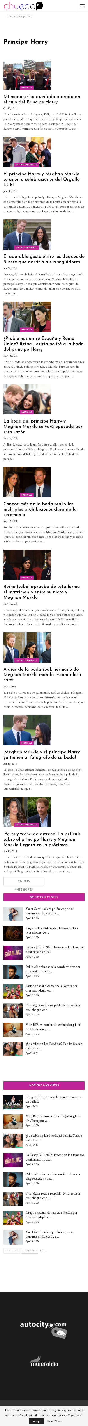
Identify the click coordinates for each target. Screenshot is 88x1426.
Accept (36, 1421)
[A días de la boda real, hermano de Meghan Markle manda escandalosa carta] (27, 647)
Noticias (26, 88)
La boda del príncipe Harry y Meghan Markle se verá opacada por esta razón (42, 426)
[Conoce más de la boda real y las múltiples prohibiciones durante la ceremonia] (27, 482)
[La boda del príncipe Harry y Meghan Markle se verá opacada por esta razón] (27, 399)
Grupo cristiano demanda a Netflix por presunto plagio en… (51, 988)
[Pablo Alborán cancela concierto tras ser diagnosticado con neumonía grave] (13, 972)
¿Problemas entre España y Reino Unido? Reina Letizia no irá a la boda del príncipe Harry (43, 344)
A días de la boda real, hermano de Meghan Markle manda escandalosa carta (42, 675)
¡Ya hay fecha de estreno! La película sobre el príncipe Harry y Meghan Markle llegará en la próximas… (42, 839)
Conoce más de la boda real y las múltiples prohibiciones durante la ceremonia (40, 509)
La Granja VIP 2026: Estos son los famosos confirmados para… (55, 950)
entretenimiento (26, 165)
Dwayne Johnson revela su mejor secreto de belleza (54, 1099)
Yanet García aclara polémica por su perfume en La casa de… (50, 911)
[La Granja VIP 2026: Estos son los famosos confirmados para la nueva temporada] (13, 953)
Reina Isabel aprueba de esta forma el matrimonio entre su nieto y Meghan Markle (41, 592)
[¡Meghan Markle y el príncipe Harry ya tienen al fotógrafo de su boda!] (27, 730)
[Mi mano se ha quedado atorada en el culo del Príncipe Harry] (27, 75)
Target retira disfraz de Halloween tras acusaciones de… (52, 930)
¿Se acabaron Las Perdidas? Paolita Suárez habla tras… (54, 1046)
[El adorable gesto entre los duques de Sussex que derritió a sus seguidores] (27, 234)
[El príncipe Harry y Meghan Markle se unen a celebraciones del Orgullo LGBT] (27, 152)
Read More (54, 1421)
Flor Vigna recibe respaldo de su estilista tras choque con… (53, 1008)
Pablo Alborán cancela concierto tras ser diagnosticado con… (53, 969)
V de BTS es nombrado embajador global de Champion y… (53, 1027)
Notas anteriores (24, 882)
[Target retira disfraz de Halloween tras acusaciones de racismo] (13, 933)
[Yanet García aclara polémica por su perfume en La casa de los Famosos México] (13, 914)
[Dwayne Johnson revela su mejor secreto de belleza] (13, 1102)
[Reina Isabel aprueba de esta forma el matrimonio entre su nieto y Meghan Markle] (27, 565)
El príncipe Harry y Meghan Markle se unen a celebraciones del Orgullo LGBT (41, 179)
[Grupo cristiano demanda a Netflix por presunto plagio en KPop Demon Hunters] (13, 991)
